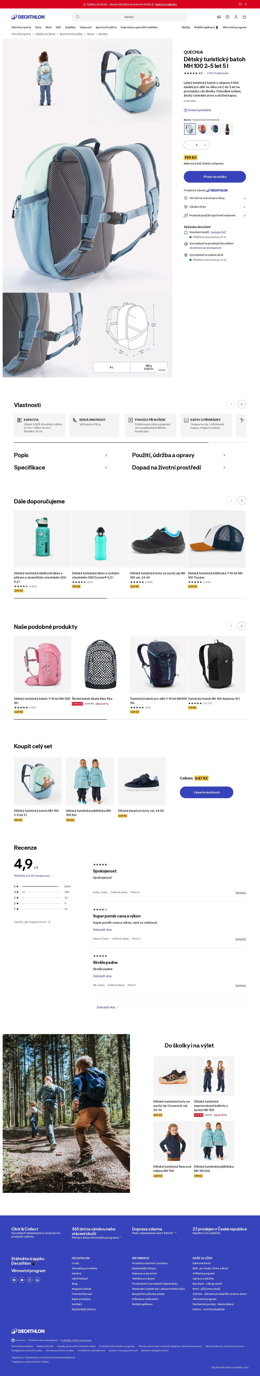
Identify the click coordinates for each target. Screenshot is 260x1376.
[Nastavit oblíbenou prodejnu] (219, 17)
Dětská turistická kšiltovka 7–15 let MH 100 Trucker (215, 575)
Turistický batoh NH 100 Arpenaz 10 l (214, 698)
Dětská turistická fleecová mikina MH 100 (172, 1169)
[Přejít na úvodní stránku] (28, 16)
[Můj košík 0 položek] (244, 17)
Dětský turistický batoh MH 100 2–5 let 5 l (36, 813)
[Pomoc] (227, 17)
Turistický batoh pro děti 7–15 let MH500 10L (158, 701)
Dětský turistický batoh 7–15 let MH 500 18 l (42, 701)
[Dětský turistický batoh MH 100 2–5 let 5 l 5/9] (130, 335)
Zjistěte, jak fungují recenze (30, 922)
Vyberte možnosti (207, 792)
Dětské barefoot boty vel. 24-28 (141, 810)
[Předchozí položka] (231, 404)
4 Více (161, 370)
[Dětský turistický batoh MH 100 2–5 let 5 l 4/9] (45, 335)
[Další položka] (242, 404)
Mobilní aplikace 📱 (206, 27)
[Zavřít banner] (246, 4)
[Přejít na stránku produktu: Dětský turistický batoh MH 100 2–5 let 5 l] (38, 781)
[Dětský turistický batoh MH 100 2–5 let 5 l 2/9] (45, 81)
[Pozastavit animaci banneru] (240, 4)
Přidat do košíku (215, 177)
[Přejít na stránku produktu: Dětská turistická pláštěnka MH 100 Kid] (90, 781)
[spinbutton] (196, 145)
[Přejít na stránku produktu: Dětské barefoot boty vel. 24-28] (142, 781)
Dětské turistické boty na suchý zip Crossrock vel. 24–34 (171, 1106)
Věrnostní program (235, 27)
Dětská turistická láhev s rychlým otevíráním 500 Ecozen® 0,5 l (95, 575)
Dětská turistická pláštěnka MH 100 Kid (88, 813)
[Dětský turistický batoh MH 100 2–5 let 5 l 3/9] (87, 208)
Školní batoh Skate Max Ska (92, 698)
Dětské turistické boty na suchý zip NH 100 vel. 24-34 (157, 575)
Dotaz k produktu (199, 110)
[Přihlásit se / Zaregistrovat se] (236, 17)
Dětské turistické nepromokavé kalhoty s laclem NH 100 (211, 1106)
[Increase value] (205, 145)
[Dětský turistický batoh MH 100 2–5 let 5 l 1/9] (130, 81)
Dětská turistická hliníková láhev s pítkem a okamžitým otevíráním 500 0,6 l (40, 577)
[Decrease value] (188, 145)
